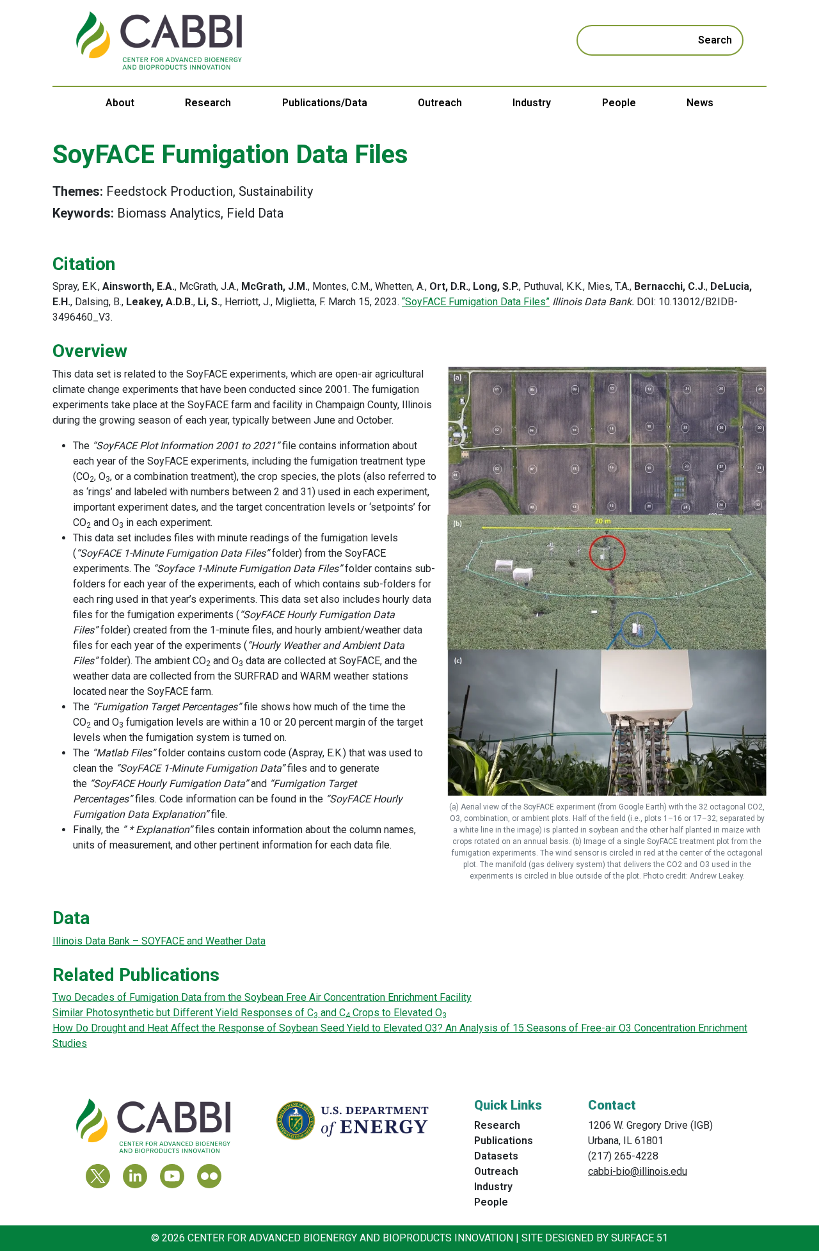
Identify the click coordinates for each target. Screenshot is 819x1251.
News (700, 103)
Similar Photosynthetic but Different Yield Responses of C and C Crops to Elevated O (249, 1013)
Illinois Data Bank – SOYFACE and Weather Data (159, 941)
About (120, 103)
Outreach (440, 103)
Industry (532, 103)
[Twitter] (98, 1176)
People (619, 103)
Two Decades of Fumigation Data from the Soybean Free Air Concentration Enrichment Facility (262, 997)
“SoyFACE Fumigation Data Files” (476, 302)
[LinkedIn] (135, 1176)
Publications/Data (324, 103)
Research (208, 103)
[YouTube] (172, 1176)
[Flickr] (209, 1176)
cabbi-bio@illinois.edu (637, 1171)
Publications (503, 1141)
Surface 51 (639, 1238)
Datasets (496, 1156)
